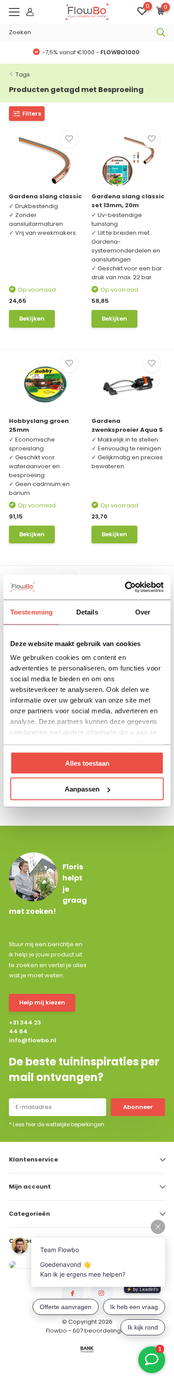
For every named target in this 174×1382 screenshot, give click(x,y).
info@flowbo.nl (28, 1040)
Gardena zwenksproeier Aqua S (127, 425)
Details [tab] (87, 611)
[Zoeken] (161, 32)
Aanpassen (82, 789)
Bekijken (32, 318)
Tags (23, 74)
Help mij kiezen (42, 1002)
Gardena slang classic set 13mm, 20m (128, 200)
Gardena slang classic (45, 196)
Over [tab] (142, 611)
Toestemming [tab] (31, 611)
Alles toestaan (87, 763)
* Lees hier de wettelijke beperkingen (56, 1124)
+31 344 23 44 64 (25, 1027)
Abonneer (138, 1107)
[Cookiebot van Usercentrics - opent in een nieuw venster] (125, 587)
